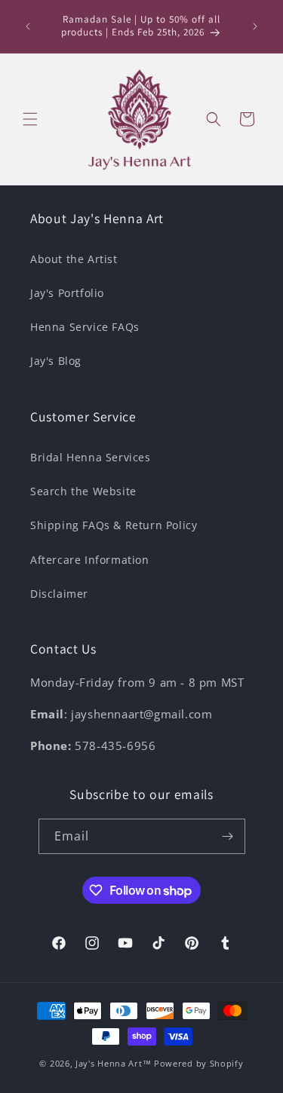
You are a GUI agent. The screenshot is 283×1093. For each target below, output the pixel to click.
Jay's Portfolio (67, 293)
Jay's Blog (56, 361)
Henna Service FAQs (85, 327)
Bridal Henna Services (90, 457)
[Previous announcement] (28, 26)
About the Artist (74, 259)
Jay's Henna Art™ (113, 1063)
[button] (30, 119)
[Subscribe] (228, 836)
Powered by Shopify (199, 1063)
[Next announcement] (255, 26)
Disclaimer (59, 593)
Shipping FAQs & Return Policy (113, 525)
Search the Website (83, 491)
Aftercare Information (89, 560)
